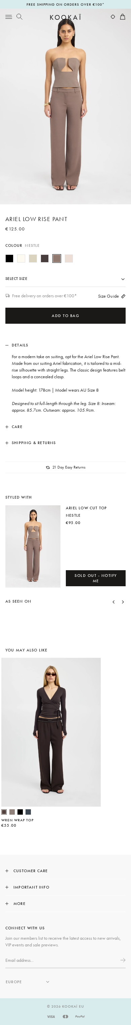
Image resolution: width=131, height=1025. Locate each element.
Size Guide (108, 296)
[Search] (19, 17)
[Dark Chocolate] (45, 258)
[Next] (123, 601)
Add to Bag (65, 315)
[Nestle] (57, 258)
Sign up (122, 960)
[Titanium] (28, 812)
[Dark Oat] (69, 258)
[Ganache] (4, 812)
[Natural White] (21, 258)
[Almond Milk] (33, 258)
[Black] (9, 258)
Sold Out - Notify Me (96, 578)
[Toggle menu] (8, 17)
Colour (22, 245)
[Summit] (12, 812)
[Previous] (113, 601)
